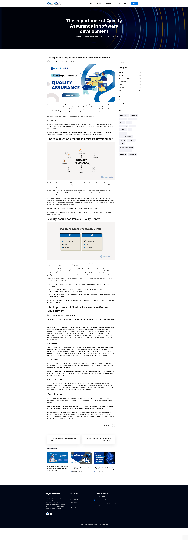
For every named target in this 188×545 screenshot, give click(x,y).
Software (121, 100)
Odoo (120, 90)
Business (121, 75)
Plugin (122, 140)
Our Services (73, 502)
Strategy (123, 154)
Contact (134, 3)
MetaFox (123, 133)
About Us (117, 3)
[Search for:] (130, 62)
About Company (74, 499)
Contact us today (95, 416)
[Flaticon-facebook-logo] (47, 513)
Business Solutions (124, 78)
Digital (120, 84)
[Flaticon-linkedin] (51, 513)
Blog (125, 3)
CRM (129, 122)
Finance (123, 129)
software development (126, 147)
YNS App (121, 106)
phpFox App (122, 94)
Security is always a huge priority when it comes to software (64, 347)
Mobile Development (126, 136)
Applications (124, 115)
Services (108, 3)
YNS (51, 61)
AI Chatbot (122, 72)
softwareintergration (125, 150)
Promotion (122, 97)
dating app (123, 126)
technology (132, 154)
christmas (132, 119)
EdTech (132, 126)
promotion (131, 140)
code (122, 122)
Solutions (99, 3)
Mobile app (122, 87)
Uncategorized (123, 103)
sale (122, 143)
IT (130, 129)
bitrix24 (134, 115)
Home (91, 3)
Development (78, 36)
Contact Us (73, 507)
